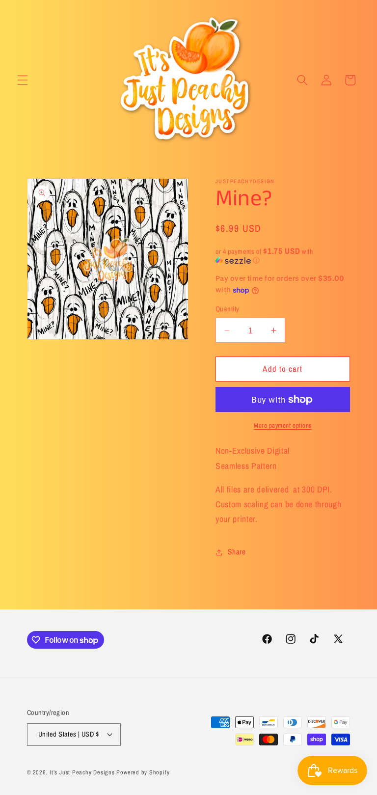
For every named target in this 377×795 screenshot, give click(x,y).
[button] (22, 80)
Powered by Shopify (142, 772)
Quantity (227, 308)
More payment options (283, 425)
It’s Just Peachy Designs (82, 772)
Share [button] (236, 552)
